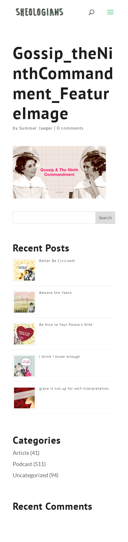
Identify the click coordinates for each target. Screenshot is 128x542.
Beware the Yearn (55, 292)
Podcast (22, 463)
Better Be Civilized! (57, 260)
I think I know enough (59, 356)
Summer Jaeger (36, 128)
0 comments (70, 128)
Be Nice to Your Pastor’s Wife (66, 324)
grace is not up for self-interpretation (74, 388)
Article (21, 452)
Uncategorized (30, 475)
